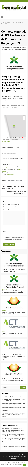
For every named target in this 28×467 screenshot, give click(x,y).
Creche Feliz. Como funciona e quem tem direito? (12, 396)
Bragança (3, 28)
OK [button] (24, 464)
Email (5, 231)
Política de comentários (20, 456)
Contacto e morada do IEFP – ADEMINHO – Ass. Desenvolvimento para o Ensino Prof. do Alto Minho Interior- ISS (13, 430)
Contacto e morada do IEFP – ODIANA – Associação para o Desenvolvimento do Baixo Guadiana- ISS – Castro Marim (13, 409)
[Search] (26, 17)
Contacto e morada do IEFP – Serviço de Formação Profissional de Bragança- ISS (14, 281)
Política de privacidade (7, 456)
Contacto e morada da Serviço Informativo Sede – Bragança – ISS (13, 186)
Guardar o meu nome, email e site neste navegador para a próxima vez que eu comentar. (14, 239)
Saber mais (19, 464)
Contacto (21, 444)
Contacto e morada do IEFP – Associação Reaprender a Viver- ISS (15, 191)
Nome (5, 227)
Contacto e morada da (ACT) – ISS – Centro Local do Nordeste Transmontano (14, 323)
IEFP (6, 180)
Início (6, 454)
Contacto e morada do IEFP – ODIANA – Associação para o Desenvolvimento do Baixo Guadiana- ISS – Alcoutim (13, 415)
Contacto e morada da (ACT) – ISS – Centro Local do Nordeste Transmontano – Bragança (14, 345)
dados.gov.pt (10, 174)
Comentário (6, 209)
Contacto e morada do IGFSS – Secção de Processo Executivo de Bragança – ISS (14, 369)
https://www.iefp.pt (8, 167)
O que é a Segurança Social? (15, 454)
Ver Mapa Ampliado (6, 141)
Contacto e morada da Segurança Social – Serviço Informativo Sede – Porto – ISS (14, 440)
